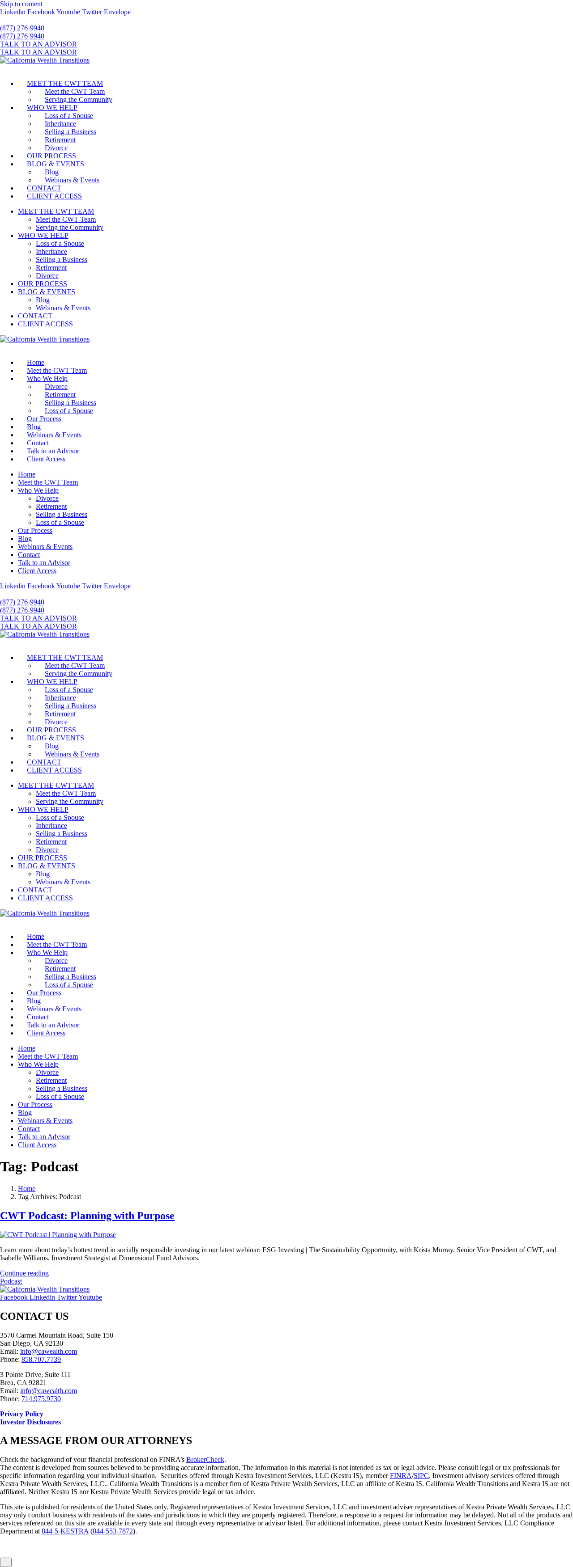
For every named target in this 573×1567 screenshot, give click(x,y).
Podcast (11, 1281)
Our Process (44, 418)
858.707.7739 (41, 1359)
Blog (52, 172)
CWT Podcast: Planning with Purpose (87, 1215)
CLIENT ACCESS (54, 196)
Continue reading (24, 1273)
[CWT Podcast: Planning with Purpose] (58, 1234)
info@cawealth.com (48, 1351)
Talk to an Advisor (53, 451)
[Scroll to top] (6, 1562)
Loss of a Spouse (69, 115)
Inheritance (60, 123)
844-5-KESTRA (65, 1531)
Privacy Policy (21, 1414)
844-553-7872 (113, 1531)
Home (35, 362)
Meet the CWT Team (75, 91)
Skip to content (21, 4)
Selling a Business (70, 131)
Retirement (60, 140)
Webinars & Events (72, 180)
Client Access (46, 459)
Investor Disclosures (30, 1422)
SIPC (421, 1475)
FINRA (401, 1475)
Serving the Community (78, 99)
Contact (38, 443)
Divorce (56, 148)
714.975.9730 (41, 1398)
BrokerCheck (205, 1459)
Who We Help (47, 378)
